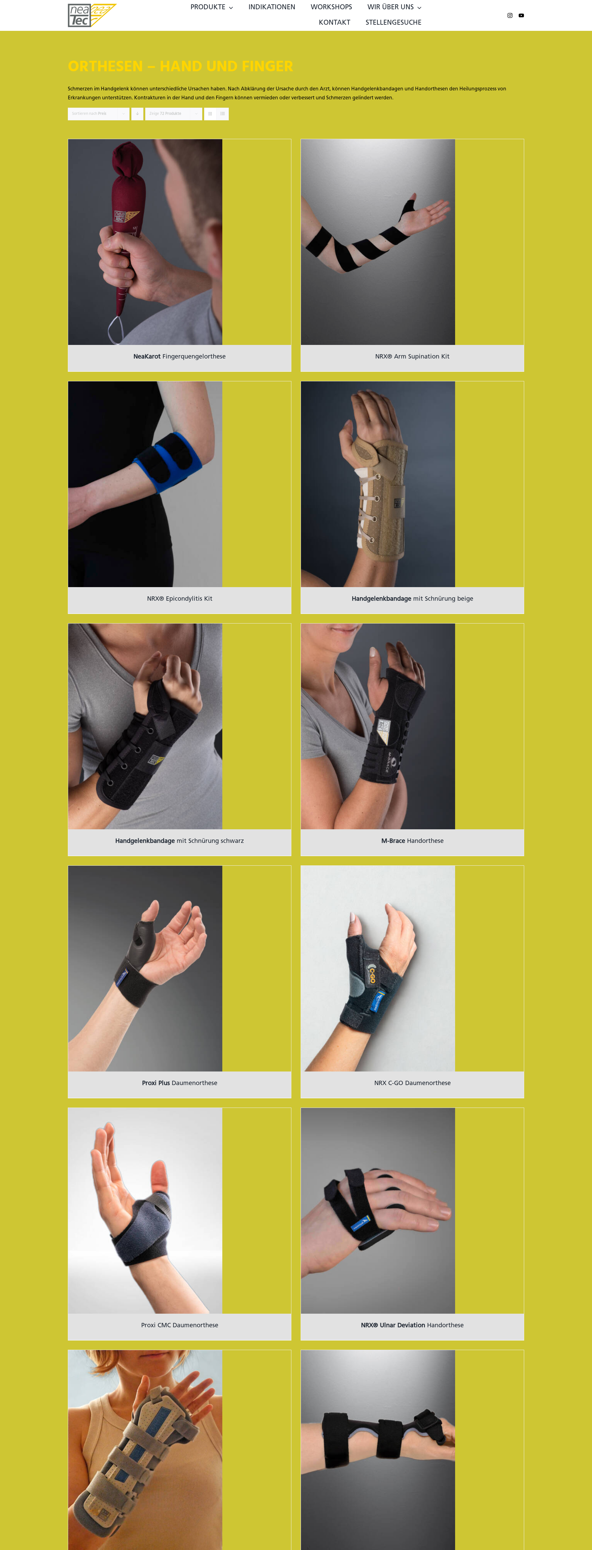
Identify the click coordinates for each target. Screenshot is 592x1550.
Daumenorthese (179, 1083)
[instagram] (510, 15)
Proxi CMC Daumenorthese (179, 1326)
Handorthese (412, 841)
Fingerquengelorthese (180, 357)
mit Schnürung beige (412, 599)
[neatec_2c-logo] (92, 6)
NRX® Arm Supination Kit (412, 357)
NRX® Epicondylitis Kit (179, 599)
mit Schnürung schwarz (179, 841)
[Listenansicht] (222, 114)
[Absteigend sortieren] (137, 114)
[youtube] (521, 15)
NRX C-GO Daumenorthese (412, 1083)
